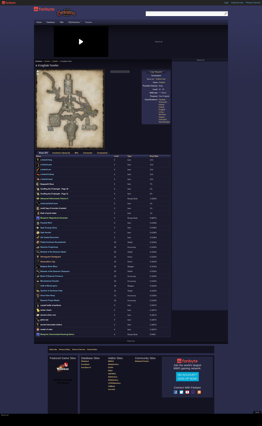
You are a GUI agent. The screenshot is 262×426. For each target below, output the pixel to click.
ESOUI (110, 367)
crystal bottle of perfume (50, 305)
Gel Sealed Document (49, 237)
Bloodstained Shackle (49, 281)
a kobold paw (46, 165)
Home (39, 22)
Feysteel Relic (46, 223)
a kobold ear (45, 169)
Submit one (160, 79)
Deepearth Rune (47, 184)
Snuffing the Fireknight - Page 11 (54, 194)
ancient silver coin (48, 315)
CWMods (111, 386)
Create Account (237, 3)
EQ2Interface (74, 22)
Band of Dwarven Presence (51, 276)
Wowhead (85, 361)
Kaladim (55, 61)
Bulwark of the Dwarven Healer (53, 252)
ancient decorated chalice (51, 325)
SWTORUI (112, 374)
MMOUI (111, 361)
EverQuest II (86, 367)
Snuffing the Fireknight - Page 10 (54, 189)
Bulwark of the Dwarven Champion (55, 271)
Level (116, 156)
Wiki (61, 22)
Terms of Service (78, 349)
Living (161, 112)
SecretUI (111, 389)
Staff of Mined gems (48, 286)
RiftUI (110, 371)
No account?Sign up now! (187, 376)
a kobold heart (46, 179)
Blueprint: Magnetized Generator (54, 218)
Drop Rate (154, 156)
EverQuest (85, 364)
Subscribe (53, 349)
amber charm (46, 310)
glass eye (44, 320)
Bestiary (47, 61)
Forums (88, 22)
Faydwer (162, 100)
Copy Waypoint (156, 72)
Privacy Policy (64, 349)
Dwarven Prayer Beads (49, 300)
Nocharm (162, 114)
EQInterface (112, 377)
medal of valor (46, 329)
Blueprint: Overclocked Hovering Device (57, 334)
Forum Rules (92, 349)
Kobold (161, 105)
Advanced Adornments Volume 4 (54, 199)
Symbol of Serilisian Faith (51, 291)
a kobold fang (46, 160)
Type (129, 156)
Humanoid (163, 102)
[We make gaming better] (8, 2)
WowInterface (113, 364)
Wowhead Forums (142, 361)
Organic (162, 117)
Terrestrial (162, 119)
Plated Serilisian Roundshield (53, 242)
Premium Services (253, 3)
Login (226, 3)
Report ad (158, 42)
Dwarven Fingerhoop (49, 247)
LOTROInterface (114, 383)
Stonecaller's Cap (47, 262)
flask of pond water (48, 213)
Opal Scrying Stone (48, 228)
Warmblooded (164, 122)
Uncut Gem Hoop (47, 295)
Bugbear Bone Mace (48, 266)
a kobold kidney (47, 174)
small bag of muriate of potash (53, 208)
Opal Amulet (45, 232)
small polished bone (49, 203)
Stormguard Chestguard (50, 257)
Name (38, 156)
